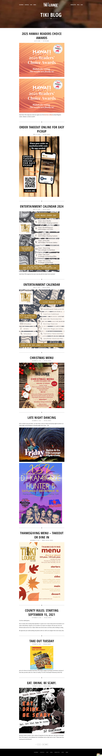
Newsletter (73, 4)
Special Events (46, 134)
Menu (34, 4)
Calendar (21, 4)
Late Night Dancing (42, 417)
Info (31, 4)
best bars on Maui (48, 114)
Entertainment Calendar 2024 (42, 206)
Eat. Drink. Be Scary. (41, 683)
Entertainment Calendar (42, 284)
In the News (46, 41)
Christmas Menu (42, 358)
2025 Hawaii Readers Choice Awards (42, 35)
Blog (82, 4)
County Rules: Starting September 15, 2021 (41, 612)
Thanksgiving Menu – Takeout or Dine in (42, 535)
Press (78, 4)
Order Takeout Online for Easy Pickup (41, 129)
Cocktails (27, 4)
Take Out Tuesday (41, 641)
